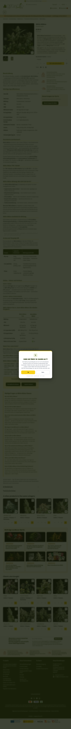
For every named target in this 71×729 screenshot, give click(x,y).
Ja (28, 372)
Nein (43, 372)
